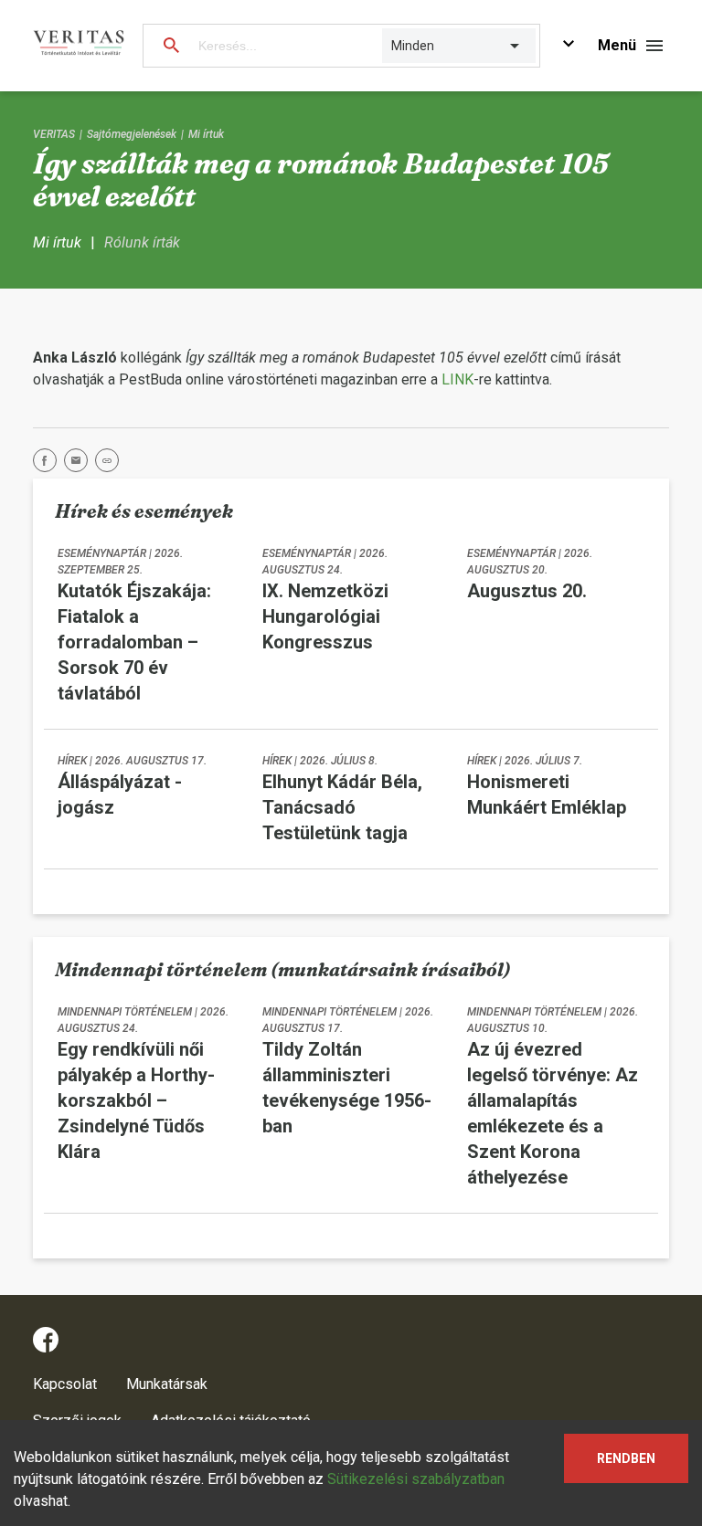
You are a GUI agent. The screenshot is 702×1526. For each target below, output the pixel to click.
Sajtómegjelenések (131, 134)
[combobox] (392, 46)
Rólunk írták (142, 242)
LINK (457, 379)
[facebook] (48, 463)
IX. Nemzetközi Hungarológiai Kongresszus (325, 616)
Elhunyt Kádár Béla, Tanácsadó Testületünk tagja (342, 807)
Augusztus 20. (527, 591)
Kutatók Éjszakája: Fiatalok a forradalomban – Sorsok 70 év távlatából (134, 642)
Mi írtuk (206, 134)
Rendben (626, 1458)
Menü (617, 45)
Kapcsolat (65, 1384)
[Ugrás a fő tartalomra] (569, 46)
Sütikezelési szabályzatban (416, 1479)
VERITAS (54, 134)
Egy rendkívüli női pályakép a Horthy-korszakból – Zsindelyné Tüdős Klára (136, 1100)
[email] (79, 463)
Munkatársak (166, 1384)
